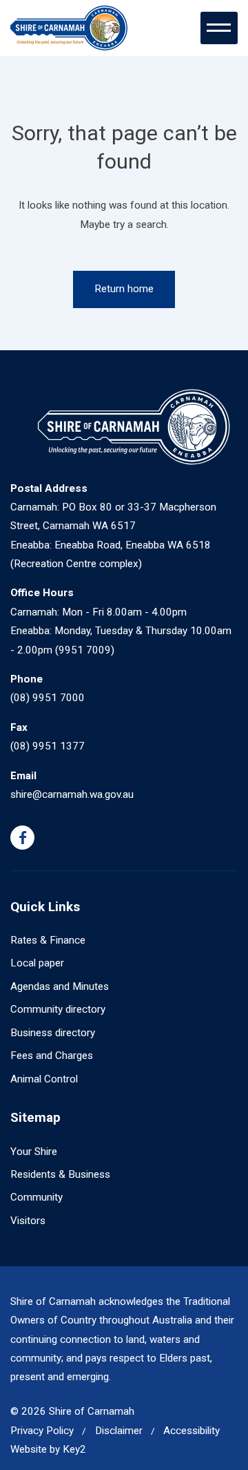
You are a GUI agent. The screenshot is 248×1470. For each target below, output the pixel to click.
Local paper (37, 963)
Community (36, 1197)
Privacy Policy (42, 1430)
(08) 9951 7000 (47, 697)
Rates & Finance (47, 940)
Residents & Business (60, 1174)
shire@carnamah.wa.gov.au (72, 794)
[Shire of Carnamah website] (68, 28)
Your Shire (33, 1151)
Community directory (57, 1009)
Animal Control (44, 1079)
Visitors (27, 1220)
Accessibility (191, 1430)
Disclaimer (119, 1430)
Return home (124, 289)
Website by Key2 (48, 1449)
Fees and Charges (51, 1055)
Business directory (52, 1033)
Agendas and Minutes (59, 986)
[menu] (219, 28)
